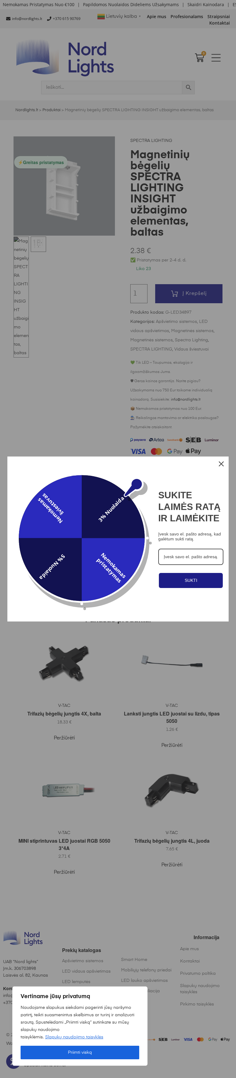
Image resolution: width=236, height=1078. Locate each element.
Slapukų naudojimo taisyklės (74, 1037)
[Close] (221, 464)
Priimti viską (80, 1052)
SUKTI (191, 580)
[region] (80, 1026)
